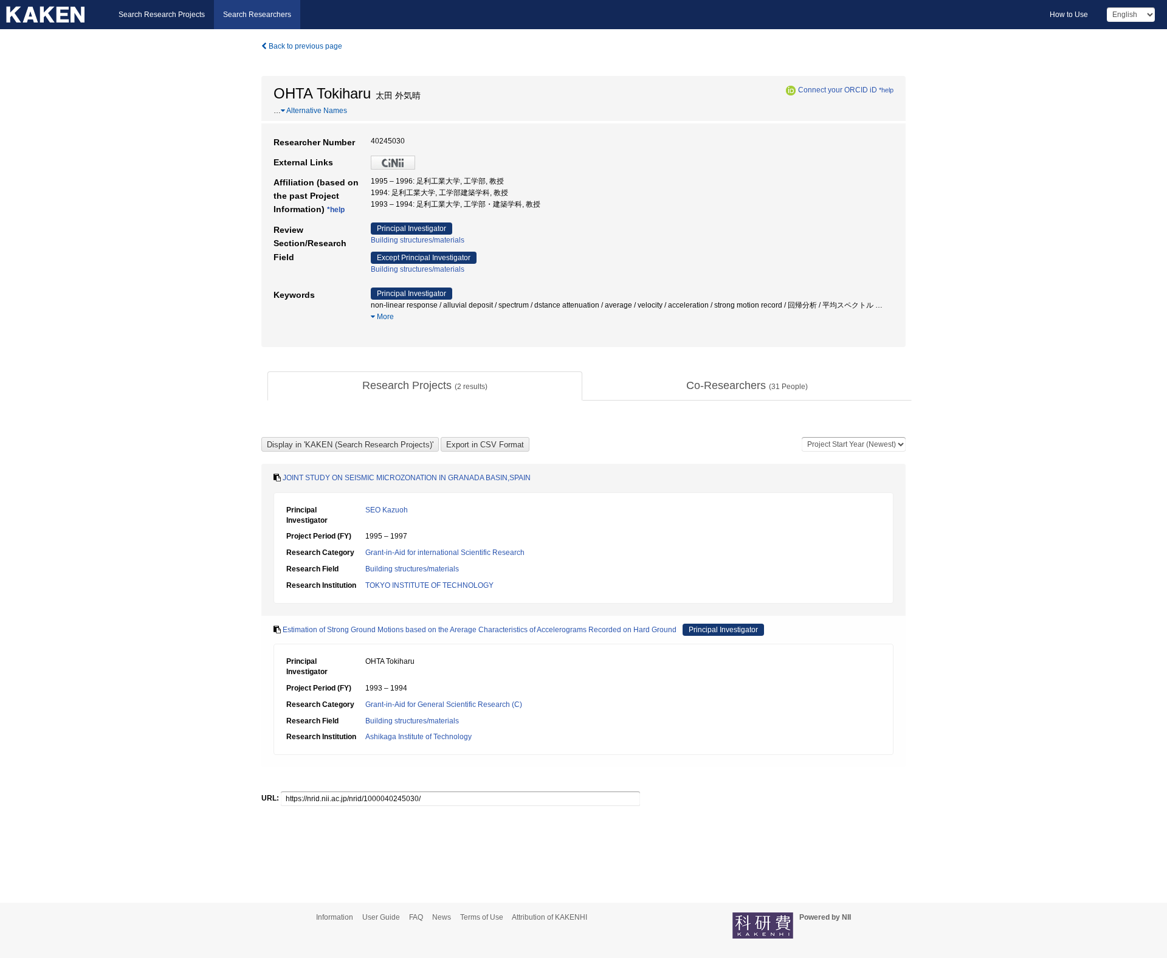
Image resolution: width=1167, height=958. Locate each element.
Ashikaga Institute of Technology (418, 736)
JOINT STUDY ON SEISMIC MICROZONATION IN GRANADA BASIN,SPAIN (407, 478)
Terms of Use (481, 917)
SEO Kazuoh (386, 510)
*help (886, 90)
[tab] (424, 386)
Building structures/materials (417, 240)
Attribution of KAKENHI (549, 917)
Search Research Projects (162, 14)
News (441, 917)
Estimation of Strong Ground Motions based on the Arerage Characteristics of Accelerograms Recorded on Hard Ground (479, 629)
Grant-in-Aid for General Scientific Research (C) (443, 704)
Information (334, 917)
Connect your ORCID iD (837, 90)
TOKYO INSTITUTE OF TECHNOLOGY (429, 585)
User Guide (381, 917)
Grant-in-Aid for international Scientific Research (445, 552)
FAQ (416, 917)
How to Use (1069, 14)
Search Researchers (257, 14)
